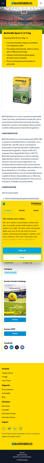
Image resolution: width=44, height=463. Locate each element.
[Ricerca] (41, 3)
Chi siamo (6, 402)
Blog (3, 397)
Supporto (6, 385)
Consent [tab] (7, 210)
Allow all (22, 250)
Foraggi (4, 377)
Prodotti (5, 369)
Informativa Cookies (9, 414)
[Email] (6, 347)
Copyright (5, 410)
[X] (17, 347)
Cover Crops (6, 381)
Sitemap (22, 452)
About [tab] (36, 210)
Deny (22, 257)
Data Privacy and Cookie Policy (22, 457)
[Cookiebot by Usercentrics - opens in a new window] (31, 204)
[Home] (22, 3)
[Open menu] (3, 3)
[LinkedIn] (11, 347)
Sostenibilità (6, 393)
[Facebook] (22, 347)
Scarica (15, 320)
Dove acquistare (7, 389)
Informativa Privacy (8, 417)
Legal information (22, 455)
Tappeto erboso (7, 373)
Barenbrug (5, 406)
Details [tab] (22, 210)
